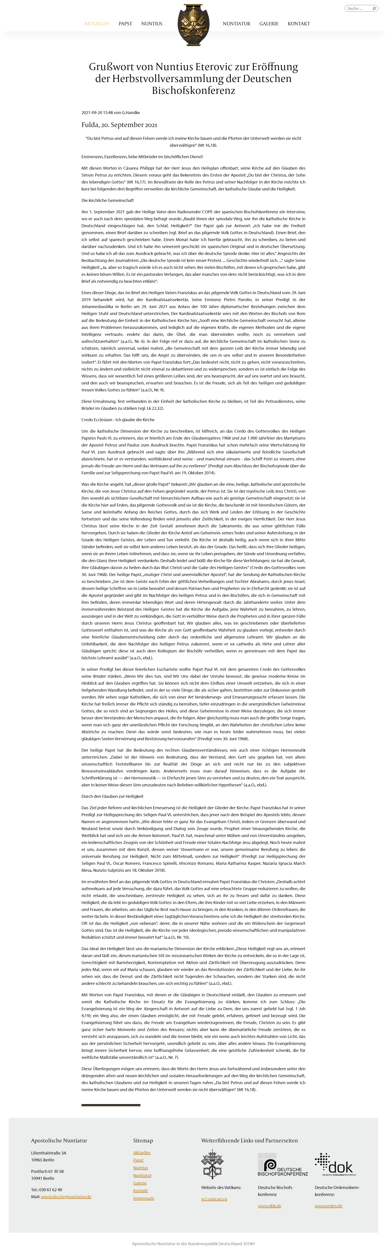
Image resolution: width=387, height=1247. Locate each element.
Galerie (269, 23)
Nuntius (151, 23)
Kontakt (299, 23)
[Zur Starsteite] (194, 44)
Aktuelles (97, 23)
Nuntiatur (236, 23)
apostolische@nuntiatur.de (66, 1196)
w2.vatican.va (214, 1199)
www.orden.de (328, 1205)
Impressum (143, 1198)
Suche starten (375, 9)
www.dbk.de (269, 1205)
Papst (125, 23)
